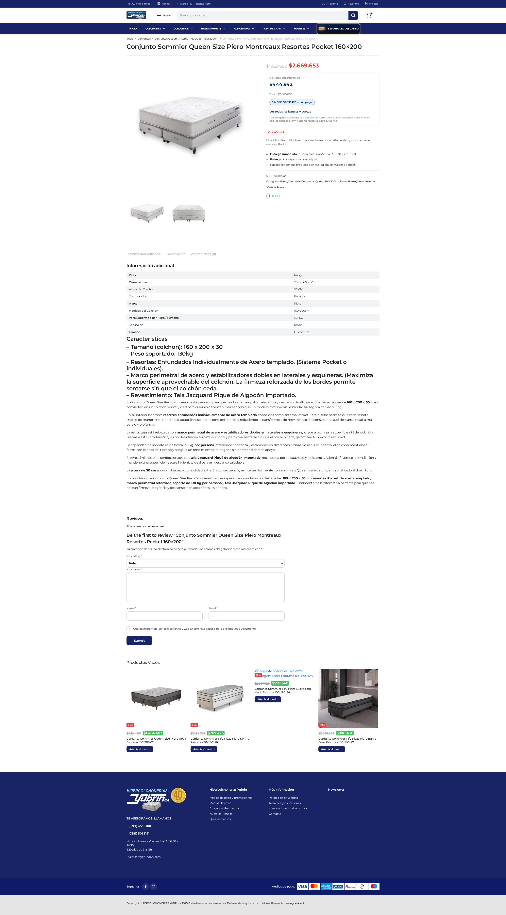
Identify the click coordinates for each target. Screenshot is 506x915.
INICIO (133, 28)
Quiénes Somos (220, 819)
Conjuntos (144, 38)
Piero (351, 181)
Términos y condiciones (285, 803)
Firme (343, 181)
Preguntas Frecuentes (225, 808)
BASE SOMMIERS (211, 28)
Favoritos (353, 3)
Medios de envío (220, 803)
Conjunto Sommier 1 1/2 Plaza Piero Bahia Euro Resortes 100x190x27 (347, 417)
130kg (283, 181)
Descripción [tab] (176, 243)
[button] (372, 15)
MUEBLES (300, 28)
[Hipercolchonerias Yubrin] (136, 15)
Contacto (275, 814)
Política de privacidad (283, 798)
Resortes (370, 181)
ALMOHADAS (242, 28)
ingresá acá (296, 903)
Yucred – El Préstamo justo (195, 3)
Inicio (129, 38)
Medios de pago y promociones (231, 798)
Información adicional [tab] (144, 243)
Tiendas (166, 3)
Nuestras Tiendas (221, 814)
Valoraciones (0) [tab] (203, 243)
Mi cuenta (332, 3)
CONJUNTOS (181, 28)
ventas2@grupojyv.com (144, 857)
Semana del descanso (343, 28)
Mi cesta (373, 3)
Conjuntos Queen (166, 38)
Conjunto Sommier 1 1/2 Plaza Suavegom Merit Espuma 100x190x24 (283, 367)
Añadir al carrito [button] (139, 426)
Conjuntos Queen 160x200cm (199, 38)
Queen (359, 181)
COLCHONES (153, 28)
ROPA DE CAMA (271, 28)
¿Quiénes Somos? (141, 3)
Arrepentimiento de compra (288, 808)
